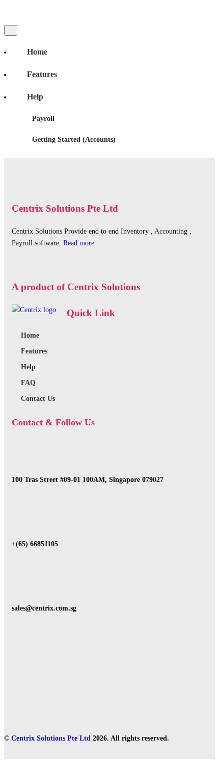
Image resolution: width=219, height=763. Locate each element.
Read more (78, 243)
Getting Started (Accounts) (74, 139)
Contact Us (38, 398)
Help (35, 96)
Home (37, 51)
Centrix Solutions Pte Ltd (51, 738)
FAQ (28, 383)
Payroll (43, 118)
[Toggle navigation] (10, 30)
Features (42, 74)
